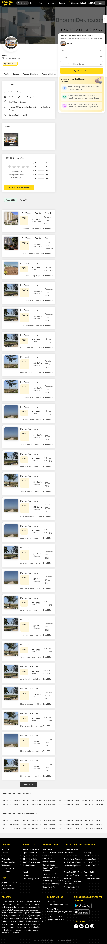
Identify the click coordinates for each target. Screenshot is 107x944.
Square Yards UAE (30, 853)
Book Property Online (31, 879)
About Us (5, 849)
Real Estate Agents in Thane (13, 804)
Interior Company (29, 866)
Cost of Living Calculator (73, 859)
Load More (28, 785)
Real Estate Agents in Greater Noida (77, 804)
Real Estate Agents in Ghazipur (34, 824)
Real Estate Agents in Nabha (13, 828)
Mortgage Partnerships (51, 884)
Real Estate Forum (91, 856)
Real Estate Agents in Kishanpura (56, 824)
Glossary (87, 853)
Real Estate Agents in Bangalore (34, 801)
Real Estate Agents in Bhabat (13, 824)
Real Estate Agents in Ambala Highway (57, 820)
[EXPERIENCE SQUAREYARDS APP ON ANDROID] (83, 908)
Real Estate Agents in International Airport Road (81, 820)
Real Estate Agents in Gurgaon (55, 801)
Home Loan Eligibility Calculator (72, 876)
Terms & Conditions (9, 882)
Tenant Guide (89, 872)
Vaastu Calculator (70, 856)
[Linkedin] (81, 926)
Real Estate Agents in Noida (54, 804)
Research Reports (91, 859)
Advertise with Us (50, 874)
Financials (6, 859)
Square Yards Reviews (10, 868)
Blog (86, 849)
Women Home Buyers (92, 879)
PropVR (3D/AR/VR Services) (50, 869)
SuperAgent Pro (49, 887)
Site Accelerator (49, 865)
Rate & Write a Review (19, 187)
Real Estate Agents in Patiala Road (15, 820)
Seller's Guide (89, 869)
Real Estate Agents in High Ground (35, 828)
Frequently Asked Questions (8, 863)
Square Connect (49, 858)
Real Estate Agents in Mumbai (13, 801)
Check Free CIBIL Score (73, 872)
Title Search (68, 853)
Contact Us (6, 871)
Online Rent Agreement (72, 866)
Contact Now (83, 71)
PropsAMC (27, 875)
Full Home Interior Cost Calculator (72, 882)
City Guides (88, 862)
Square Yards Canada (31, 849)
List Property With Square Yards (53, 853)
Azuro (25, 869)
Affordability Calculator (72, 862)
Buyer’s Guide (89, 866)
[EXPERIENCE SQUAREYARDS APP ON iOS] (82, 914)
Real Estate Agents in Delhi (74, 801)
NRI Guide (88, 875)
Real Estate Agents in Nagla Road (76, 828)
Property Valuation (71, 849)
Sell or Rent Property (79, 3)
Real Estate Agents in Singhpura (55, 828)
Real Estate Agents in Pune (94, 801)
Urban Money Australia (31, 862)
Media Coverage (8, 856)
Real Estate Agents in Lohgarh (96, 820)
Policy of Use (7, 885)
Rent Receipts (69, 869)
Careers (5, 853)
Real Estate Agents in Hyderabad (35, 804)
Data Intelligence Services (53, 881)
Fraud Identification (9, 889)
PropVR (25, 872)
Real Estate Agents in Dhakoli (33, 820)
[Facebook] (76, 926)
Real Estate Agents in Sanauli (95, 828)
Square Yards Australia (31, 856)
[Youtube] (87, 926)
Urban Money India (30, 859)
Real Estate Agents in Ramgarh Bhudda (78, 824)
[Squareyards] (7, 3)
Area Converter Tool (71, 887)
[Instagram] (92, 926)
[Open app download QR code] (105, 19)
